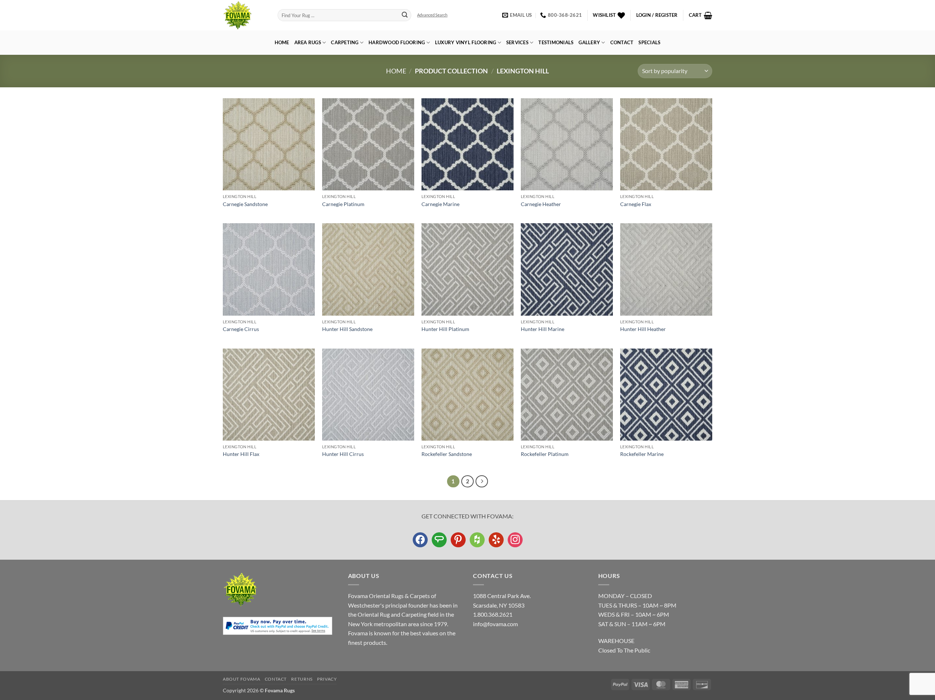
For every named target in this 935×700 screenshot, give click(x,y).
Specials (649, 42)
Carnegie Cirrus (241, 329)
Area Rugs (307, 42)
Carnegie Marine (440, 204)
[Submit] (404, 15)
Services (517, 42)
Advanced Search (432, 14)
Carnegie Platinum (343, 204)
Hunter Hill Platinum (445, 329)
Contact (622, 42)
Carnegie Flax (635, 204)
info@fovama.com (495, 623)
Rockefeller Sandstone (446, 454)
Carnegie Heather (541, 204)
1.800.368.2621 (492, 614)
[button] (657, 15)
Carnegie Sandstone (245, 204)
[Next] (482, 481)
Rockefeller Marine (642, 454)
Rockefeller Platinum (545, 454)
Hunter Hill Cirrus (343, 454)
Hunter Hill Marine (542, 329)
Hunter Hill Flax (241, 454)
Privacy (327, 679)
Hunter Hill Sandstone (347, 329)
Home (282, 42)
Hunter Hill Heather (643, 329)
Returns (301, 679)
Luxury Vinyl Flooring (465, 42)
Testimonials (555, 42)
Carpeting (344, 42)
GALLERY (589, 42)
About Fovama (241, 679)
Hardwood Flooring (397, 42)
